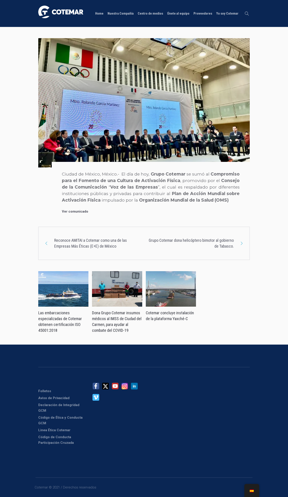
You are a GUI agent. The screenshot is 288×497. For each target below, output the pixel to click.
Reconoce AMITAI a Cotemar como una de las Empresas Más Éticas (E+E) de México (90, 243)
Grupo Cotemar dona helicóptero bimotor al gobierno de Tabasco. (191, 243)
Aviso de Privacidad (54, 398)
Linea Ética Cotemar (54, 430)
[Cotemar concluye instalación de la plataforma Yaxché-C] (171, 289)
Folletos (44, 391)
